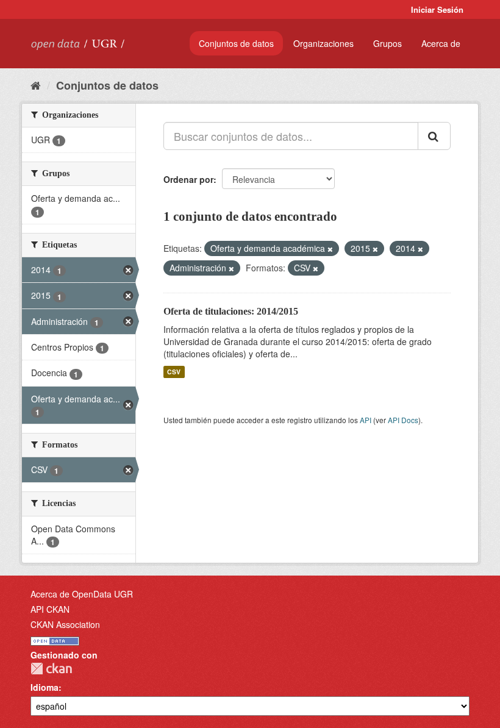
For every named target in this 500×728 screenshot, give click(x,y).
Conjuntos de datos (236, 43)
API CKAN (50, 609)
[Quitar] (330, 249)
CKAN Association (65, 624)
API (365, 420)
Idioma (44, 687)
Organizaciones (323, 43)
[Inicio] (35, 85)
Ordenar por (188, 179)
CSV (173, 371)
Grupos (387, 43)
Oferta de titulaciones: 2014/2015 (230, 311)
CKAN (51, 668)
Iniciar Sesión (437, 9)
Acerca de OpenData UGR (81, 594)
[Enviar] (434, 136)
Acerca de (440, 43)
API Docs (403, 420)
